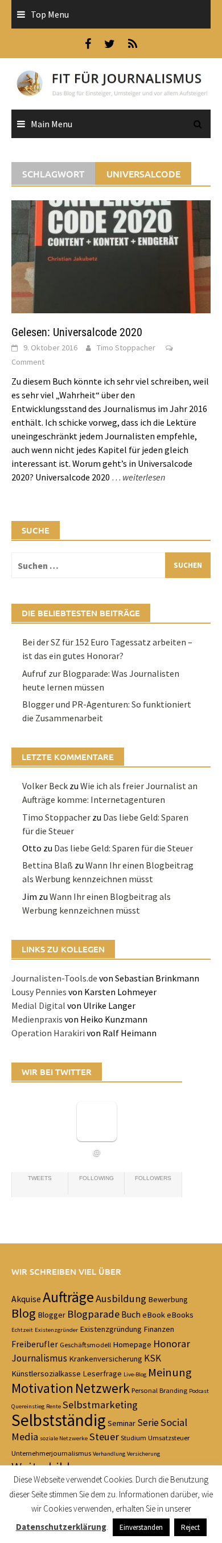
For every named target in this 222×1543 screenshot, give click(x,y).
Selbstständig (58, 1420)
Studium (133, 1437)
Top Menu (50, 14)
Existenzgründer (56, 1330)
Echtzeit (22, 1330)
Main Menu (51, 124)
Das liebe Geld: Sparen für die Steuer (123, 848)
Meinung (170, 1372)
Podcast (199, 1391)
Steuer (104, 1436)
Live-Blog (135, 1374)
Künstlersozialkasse (46, 1373)
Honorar (171, 1343)
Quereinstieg (27, 1406)
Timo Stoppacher (126, 347)
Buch (131, 1314)
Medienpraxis (37, 1019)
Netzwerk (102, 1388)
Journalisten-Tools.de (54, 978)
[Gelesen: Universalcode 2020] (111, 255)
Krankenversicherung (105, 1359)
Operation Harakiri (48, 1033)
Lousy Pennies (39, 991)
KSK (152, 1358)
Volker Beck (45, 785)
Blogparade (93, 1313)
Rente (53, 1406)
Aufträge (68, 1297)
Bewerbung (168, 1299)
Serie (148, 1422)
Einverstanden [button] (141, 1527)
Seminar (121, 1423)
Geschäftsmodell (85, 1344)
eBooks (180, 1315)
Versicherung (143, 1453)
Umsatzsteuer (169, 1437)
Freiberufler (34, 1344)
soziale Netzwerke (64, 1438)
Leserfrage (102, 1373)
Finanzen (158, 1329)
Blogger (51, 1315)
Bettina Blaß (47, 865)
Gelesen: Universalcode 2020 (76, 332)
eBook (153, 1315)
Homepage (132, 1344)
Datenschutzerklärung (61, 1526)
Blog (23, 1313)
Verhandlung (109, 1453)
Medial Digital (38, 1005)
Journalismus (39, 1358)
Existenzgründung (111, 1329)
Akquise (26, 1298)
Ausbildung (121, 1298)
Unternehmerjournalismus (51, 1452)
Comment (27, 362)
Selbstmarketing (100, 1404)
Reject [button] (190, 1527)
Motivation (42, 1388)
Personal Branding (159, 1390)
